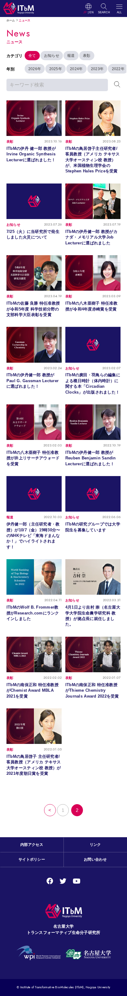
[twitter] (62, 881)
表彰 (87, 55)
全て (32, 55)
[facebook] (50, 881)
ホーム (10, 20)
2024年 (76, 69)
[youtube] (76, 881)
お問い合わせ (95, 859)
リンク (95, 844)
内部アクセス (31, 844)
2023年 (97, 69)
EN (91, 12)
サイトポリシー (31, 859)
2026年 (34, 69)
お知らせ (51, 55)
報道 (71, 55)
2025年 (55, 69)
